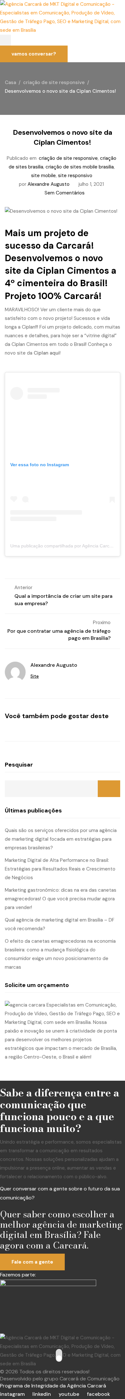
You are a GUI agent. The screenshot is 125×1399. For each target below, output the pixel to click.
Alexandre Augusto (49, 184)
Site (34, 676)
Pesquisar (19, 764)
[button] (5, 40)
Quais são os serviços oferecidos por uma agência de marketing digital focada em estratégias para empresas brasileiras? (61, 839)
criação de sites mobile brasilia (80, 167)
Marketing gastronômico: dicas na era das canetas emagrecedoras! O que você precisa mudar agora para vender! (60, 899)
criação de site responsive (68, 158)
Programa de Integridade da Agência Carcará (53, 1385)
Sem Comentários (65, 193)
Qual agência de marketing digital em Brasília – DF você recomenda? (59, 924)
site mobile (43, 175)
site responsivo (75, 175)
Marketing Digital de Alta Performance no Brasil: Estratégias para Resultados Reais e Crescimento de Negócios (60, 869)
